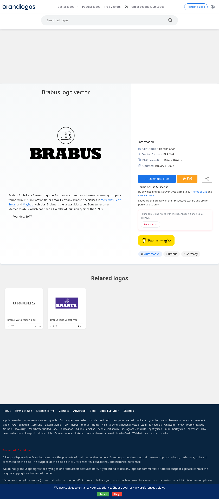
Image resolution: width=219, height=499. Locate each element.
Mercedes (80, 420)
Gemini (58, 433)
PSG (13, 424)
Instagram (118, 420)
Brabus (172, 254)
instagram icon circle (134, 429)
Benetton (23, 424)
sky (66, 424)
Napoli (75, 424)
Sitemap (129, 411)
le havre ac (155, 424)
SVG (189, 179)
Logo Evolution (109, 411)
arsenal (109, 433)
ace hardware (95, 433)
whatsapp (170, 424)
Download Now (159, 179)
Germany (192, 254)
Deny (116, 494)
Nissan (154, 433)
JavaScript (20, 429)
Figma (95, 424)
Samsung (36, 424)
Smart (12, 204)
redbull (85, 424)
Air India (7, 429)
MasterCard (123, 433)
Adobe (69, 433)
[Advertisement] (109, 56)
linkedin (79, 433)
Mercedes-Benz (111, 200)
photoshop (67, 429)
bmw (181, 424)
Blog (93, 411)
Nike (104, 424)
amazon (90, 429)
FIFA (203, 429)
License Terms (45, 411)
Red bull (104, 420)
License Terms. (146, 195)
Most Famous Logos (35, 420)
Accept (103, 494)
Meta (164, 420)
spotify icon (155, 429)
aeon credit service (109, 429)
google (53, 420)
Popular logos (91, 7)
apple (69, 420)
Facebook (200, 420)
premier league (195, 424)
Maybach (29, 204)
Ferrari (130, 420)
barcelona (175, 420)
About (7, 411)
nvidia (164, 433)
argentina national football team (128, 424)
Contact (64, 411)
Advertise (79, 411)
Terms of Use (199, 191)
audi (167, 429)
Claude (93, 420)
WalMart (137, 433)
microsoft (193, 429)
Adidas (80, 429)
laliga (6, 424)
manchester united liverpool (19, 433)
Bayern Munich (53, 424)
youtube (153, 420)
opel (55, 429)
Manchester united (40, 429)
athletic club (45, 433)
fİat (61, 420)
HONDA (187, 420)
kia (146, 433)
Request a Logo (196, 6)
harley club (178, 429)
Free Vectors (112, 7)
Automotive (151, 254)
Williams (141, 420)
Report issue (150, 224)
